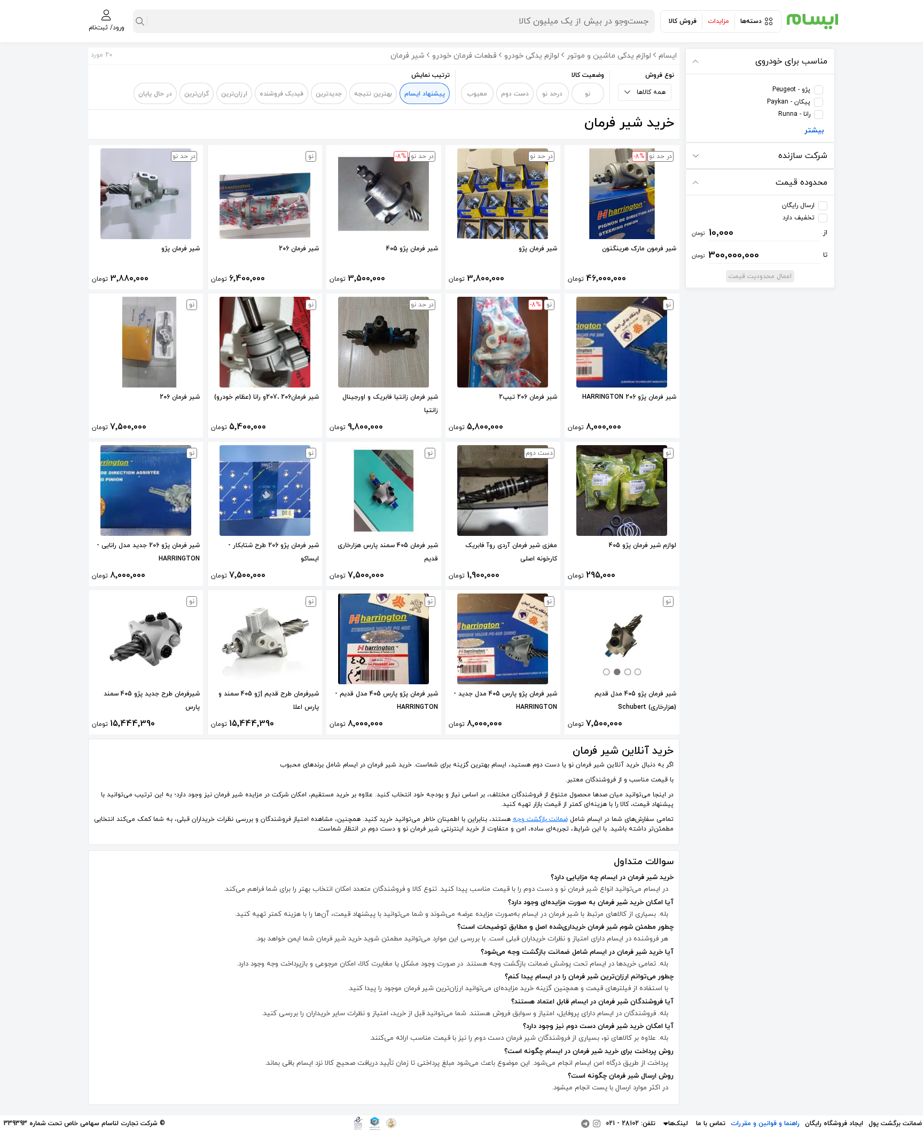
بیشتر (814, 130)
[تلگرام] (585, 1123)
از (759, 233)
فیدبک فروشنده (281, 94)
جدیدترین (329, 94)
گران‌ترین (196, 94)
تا (759, 255)
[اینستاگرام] (596, 1123)
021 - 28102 (622, 1123)
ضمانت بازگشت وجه (540, 819)
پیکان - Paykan (788, 102)
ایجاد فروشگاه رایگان (834, 1123)
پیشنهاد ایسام (424, 94)
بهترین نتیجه (373, 94)
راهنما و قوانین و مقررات (765, 1123)
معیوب (477, 94)
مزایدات (718, 21)
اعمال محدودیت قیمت (760, 276)
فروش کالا (683, 21)
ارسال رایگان (798, 205)
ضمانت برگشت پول (895, 1123)
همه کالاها (651, 92)
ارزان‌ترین (234, 94)
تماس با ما (710, 1123)
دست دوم (515, 94)
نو (587, 94)
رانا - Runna (794, 114)
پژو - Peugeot (791, 89)
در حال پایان (155, 94)
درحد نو (552, 94)
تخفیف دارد (799, 217)
